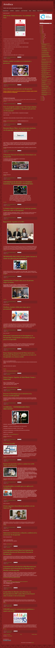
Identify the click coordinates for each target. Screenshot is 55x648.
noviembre (42, 35)
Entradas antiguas (34, 634)
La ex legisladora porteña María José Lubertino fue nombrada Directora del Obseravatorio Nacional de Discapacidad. (18, 552)
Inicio (21, 634)
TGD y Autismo (40, 10)
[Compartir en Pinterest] (20, 57)
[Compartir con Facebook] (19, 527)
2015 (41, 31)
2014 (41, 32)
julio (42, 40)
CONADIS (12, 10)
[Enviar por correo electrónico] (17, 57)
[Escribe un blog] (18, 57)
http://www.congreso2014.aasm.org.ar (13, 387)
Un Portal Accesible (9, 443)
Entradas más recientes (7, 634)
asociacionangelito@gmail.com (13, 434)
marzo (42, 97)
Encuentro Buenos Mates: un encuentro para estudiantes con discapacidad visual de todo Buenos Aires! (19, 129)
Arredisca (8, 4)
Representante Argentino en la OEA (13, 222)
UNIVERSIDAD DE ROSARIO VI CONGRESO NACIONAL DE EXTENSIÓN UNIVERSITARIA (18, 183)
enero (42, 100)
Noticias (34, 10)
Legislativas (17, 10)
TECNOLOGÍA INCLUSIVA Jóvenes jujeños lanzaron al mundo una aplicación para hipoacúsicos (20, 257)
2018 (41, 27)
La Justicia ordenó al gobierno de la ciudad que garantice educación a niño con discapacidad (19, 209)
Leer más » (5, 82)
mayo (42, 42)
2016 (41, 30)
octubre (42, 36)
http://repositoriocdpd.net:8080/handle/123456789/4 (11, 577)
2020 (41, 26)
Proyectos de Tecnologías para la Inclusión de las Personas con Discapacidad (17, 394)
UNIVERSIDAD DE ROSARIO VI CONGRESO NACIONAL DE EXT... (46, 57)
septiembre (43, 37)
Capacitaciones (5, 10)
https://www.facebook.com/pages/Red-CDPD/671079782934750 (17, 581)
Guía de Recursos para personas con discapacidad (17, 89)
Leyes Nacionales (24, 10)
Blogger (33, 642)
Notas (30, 10)
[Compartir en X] (19, 57)
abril (42, 96)
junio (42, 41)
